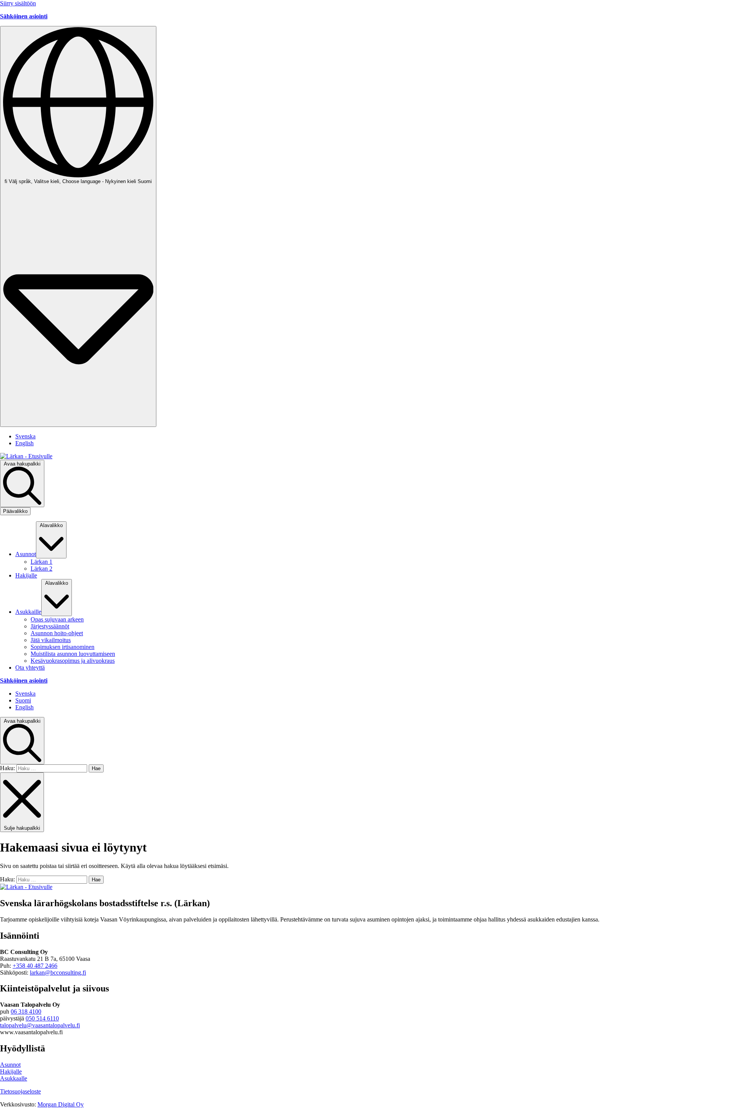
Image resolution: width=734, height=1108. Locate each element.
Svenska (25, 436)
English (24, 443)
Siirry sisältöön (18, 3)
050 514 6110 (42, 1018)
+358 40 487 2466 (35, 965)
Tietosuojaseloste (20, 1091)
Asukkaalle (13, 1078)
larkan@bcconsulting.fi (58, 972)
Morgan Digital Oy (60, 1104)
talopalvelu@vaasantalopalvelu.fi (40, 1025)
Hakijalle (11, 1071)
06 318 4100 (26, 1011)
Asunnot (10, 1064)
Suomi (23, 700)
